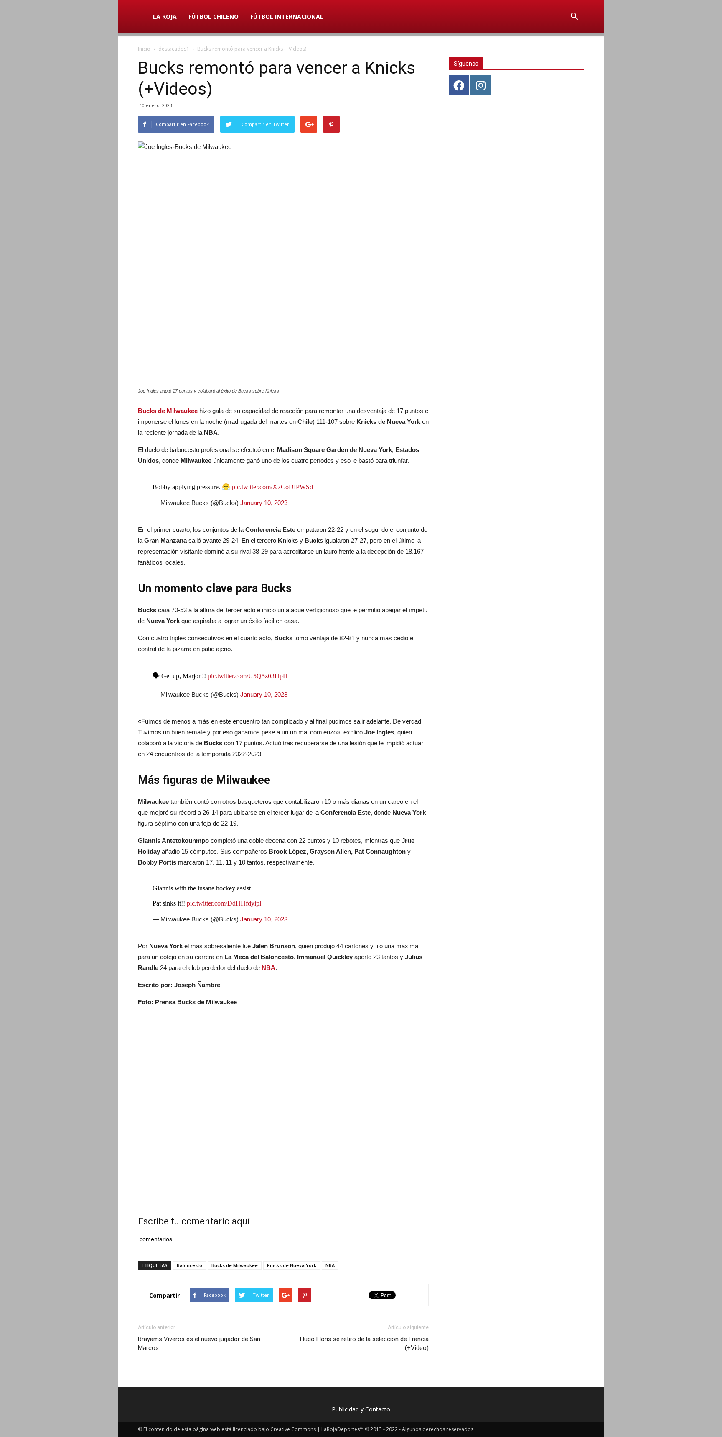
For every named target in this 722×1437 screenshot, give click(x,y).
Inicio (144, 48)
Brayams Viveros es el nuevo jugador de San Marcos (199, 1343)
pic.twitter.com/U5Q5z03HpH (248, 676)
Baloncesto (189, 1265)
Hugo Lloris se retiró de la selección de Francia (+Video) (364, 1343)
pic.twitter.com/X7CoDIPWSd (272, 486)
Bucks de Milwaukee (168, 410)
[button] (574, 17)
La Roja (165, 17)
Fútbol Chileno (213, 17)
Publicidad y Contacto (361, 1409)
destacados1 (173, 48)
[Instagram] (480, 85)
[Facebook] (459, 85)
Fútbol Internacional (286, 17)
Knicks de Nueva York (291, 1265)
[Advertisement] (283, 1101)
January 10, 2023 (263, 502)
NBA (268, 967)
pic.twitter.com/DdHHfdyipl (224, 903)
